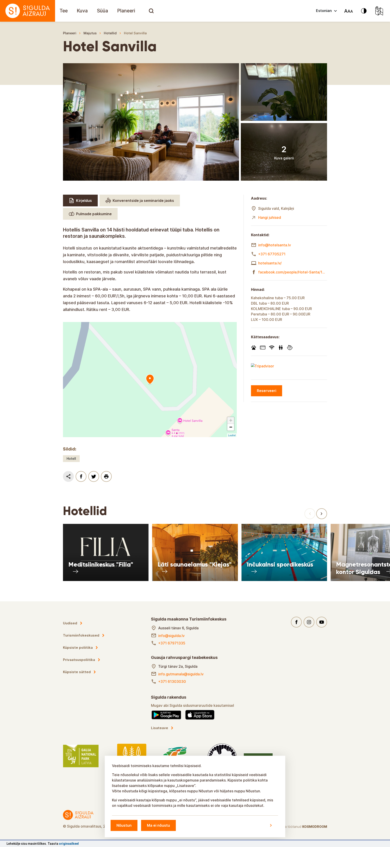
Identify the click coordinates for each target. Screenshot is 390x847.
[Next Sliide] (321, 513)
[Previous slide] (309, 513)
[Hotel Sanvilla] (149, 379)
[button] (230, 420)
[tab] (80, 200)
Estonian (324, 10)
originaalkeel (69, 843)
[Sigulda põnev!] (27, 11)
